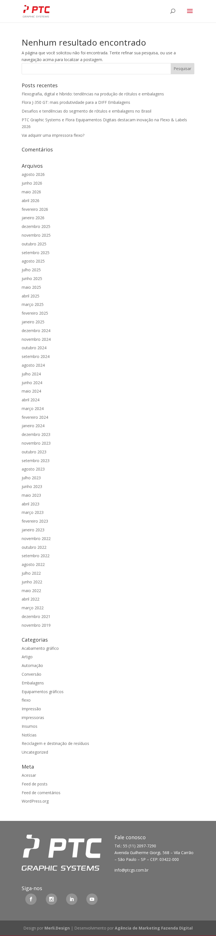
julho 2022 (31, 573)
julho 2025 (31, 269)
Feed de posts (35, 784)
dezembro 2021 (36, 616)
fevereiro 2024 (35, 417)
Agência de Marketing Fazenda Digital (154, 928)
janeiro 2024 (33, 425)
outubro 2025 (34, 244)
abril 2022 (30, 599)
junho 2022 (32, 582)
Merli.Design (57, 928)
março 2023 (33, 512)
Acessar (29, 775)
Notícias (29, 735)
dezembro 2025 (36, 226)
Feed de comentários (41, 792)
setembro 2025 (36, 252)
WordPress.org (35, 801)
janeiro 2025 (33, 321)
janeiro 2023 (33, 529)
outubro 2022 (34, 547)
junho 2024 (32, 382)
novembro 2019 (36, 625)
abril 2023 (30, 504)
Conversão (31, 674)
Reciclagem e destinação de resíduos (55, 743)
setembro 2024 (36, 356)
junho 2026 (32, 183)
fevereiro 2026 (35, 209)
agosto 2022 (33, 564)
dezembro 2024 (36, 330)
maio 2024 (31, 391)
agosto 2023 (33, 469)
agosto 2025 (33, 261)
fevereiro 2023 (35, 521)
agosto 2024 (33, 365)
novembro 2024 (36, 339)
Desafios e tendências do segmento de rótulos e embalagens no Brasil (86, 111)
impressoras (33, 717)
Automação (32, 665)
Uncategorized (35, 752)
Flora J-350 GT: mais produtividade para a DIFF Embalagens (76, 102)
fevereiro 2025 (35, 313)
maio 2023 (31, 495)
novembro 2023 (36, 443)
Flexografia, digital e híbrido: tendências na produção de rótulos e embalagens (93, 94)
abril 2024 (30, 399)
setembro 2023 (36, 460)
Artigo (27, 656)
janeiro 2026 (33, 217)
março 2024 (33, 408)
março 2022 (33, 607)
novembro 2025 (36, 235)
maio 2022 (31, 590)
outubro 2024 (34, 347)
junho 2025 (32, 278)
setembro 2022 (36, 555)
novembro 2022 (36, 538)
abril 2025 (30, 296)
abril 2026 (30, 200)
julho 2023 (31, 477)
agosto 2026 (33, 174)
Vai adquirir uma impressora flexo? (53, 135)
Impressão (31, 708)
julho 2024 (31, 374)
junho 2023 (32, 486)
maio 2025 (31, 287)
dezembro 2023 (36, 434)
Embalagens (33, 683)
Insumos (29, 726)
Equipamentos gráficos (43, 691)
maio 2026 (31, 191)
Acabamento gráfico (40, 648)
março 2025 (33, 304)
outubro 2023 (34, 451)
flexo (26, 700)
